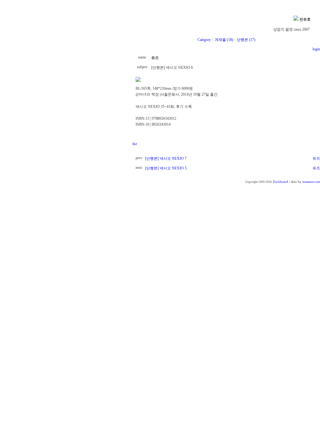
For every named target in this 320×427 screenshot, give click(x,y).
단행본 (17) (246, 40)
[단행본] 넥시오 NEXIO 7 (166, 158)
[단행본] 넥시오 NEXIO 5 (166, 168)
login (316, 49)
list (134, 144)
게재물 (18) (224, 40)
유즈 (316, 158)
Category (204, 40)
